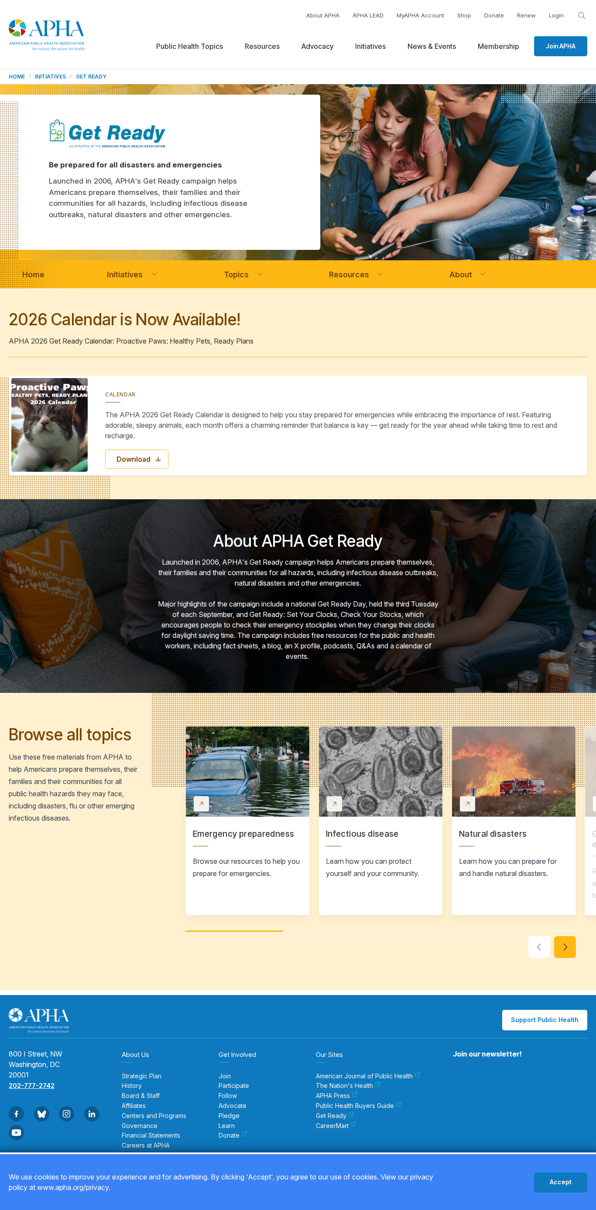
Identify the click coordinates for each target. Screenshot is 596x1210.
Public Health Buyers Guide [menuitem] (355, 1105)
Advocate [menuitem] (233, 1105)
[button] (154, 274)
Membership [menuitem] (498, 46)
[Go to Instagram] (66, 1113)
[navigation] (33, 274)
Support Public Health (545, 1019)
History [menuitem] (132, 1085)
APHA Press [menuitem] (333, 1095)
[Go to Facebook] (16, 1113)
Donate (494, 15)
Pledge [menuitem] (229, 1115)
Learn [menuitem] (227, 1125)
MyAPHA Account (420, 15)
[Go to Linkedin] (91, 1113)
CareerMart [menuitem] (332, 1125)
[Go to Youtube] (16, 1132)
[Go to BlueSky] (41, 1113)
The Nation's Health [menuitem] (344, 1085)
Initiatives (50, 77)
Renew (526, 15)
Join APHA (560, 46)
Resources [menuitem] (262, 46)
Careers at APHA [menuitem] (146, 1145)
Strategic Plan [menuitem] (141, 1076)
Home (17, 77)
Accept (561, 1182)
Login (556, 15)
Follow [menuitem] (228, 1095)
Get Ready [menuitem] (331, 1115)
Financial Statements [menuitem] (151, 1135)
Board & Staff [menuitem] (141, 1095)
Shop (464, 15)
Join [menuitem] (225, 1076)
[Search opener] (582, 15)
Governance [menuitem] (140, 1125)
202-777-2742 (32, 1085)
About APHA (322, 15)
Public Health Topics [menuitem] (189, 46)
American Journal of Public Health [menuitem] (364, 1076)
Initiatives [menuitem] (370, 46)
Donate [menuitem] (229, 1135)
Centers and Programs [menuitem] (154, 1115)
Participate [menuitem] (234, 1085)
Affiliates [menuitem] (134, 1105)
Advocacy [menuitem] (317, 46)
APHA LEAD (368, 15)
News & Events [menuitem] (432, 46)
